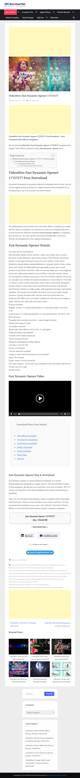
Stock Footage (27, 17)
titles (65, 576)
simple (27, 576)
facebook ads (38, 565)
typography (21, 579)
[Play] (11, 414)
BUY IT (29, 535)
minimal (17, 573)
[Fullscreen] (69, 414)
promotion (67, 573)
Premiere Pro (27, 12)
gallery (38, 571)
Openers (14, 560)
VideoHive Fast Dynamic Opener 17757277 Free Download (33, 159)
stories (60, 576)
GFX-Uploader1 (33, 100)
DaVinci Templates (24, 447)
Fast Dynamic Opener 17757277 (20, 568)
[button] (40, 398)
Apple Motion (45, 12)
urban (28, 579)
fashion (46, 565)
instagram (52, 571)
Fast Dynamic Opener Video (26, 163)
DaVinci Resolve (63, 12)
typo (15, 579)
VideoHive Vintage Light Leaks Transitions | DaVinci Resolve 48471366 (37, 763)
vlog (43, 587)
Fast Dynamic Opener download (42, 568)
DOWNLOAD (50, 535)
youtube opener (57, 587)
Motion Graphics (12, 17)
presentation (47, 573)
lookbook (64, 571)
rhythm (14, 576)
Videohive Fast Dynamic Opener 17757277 (23, 582)
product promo (57, 573)
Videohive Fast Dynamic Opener (53, 579)
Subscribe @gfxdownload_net (41, 552)
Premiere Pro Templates (27, 440)
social (40, 576)
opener (22, 573)
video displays (36, 579)
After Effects (10, 12)
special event (47, 576)
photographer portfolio (34, 573)
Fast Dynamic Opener (57, 565)
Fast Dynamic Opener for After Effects (22, 571)
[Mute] (65, 414)
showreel (21, 576)
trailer (11, 579)
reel (10, 576)
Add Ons (40, 17)
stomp (55, 576)
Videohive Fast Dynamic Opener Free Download (25, 587)
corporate (30, 565)
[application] (40, 398)
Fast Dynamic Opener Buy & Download (31, 165)
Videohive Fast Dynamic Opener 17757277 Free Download (29, 585)
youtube (48, 587)
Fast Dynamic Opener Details (25, 161)
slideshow (34, 576)
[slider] (38, 414)
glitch (43, 571)
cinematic (22, 565)
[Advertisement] (40, 41)
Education (54, 17)
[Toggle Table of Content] (52, 155)
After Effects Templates (26, 436)
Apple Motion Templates (27, 443)
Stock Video (22, 455)
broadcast (14, 565)
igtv (47, 571)
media (11, 573)
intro (58, 571)
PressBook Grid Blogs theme (57, 775)
